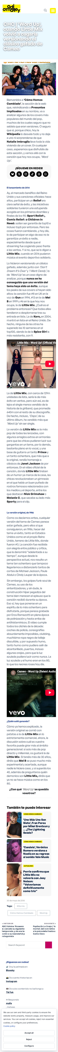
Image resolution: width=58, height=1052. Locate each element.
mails (9, 1003)
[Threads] (39, 174)
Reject (29, 1039)
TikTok (9, 992)
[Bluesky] (12, 174)
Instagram (11, 981)
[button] (53, 10)
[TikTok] (32, 174)
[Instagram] (25, 174)
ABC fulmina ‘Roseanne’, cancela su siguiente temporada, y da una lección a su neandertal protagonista (13, 931)
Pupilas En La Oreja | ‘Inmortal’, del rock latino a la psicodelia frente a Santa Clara (44, 930)
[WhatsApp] (45, 174)
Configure (29, 1046)
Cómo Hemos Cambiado (21, 913)
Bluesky (10, 970)
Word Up (43, 913)
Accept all (29, 1033)
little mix (21, 906)
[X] (19, 174)
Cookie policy (9, 1026)
